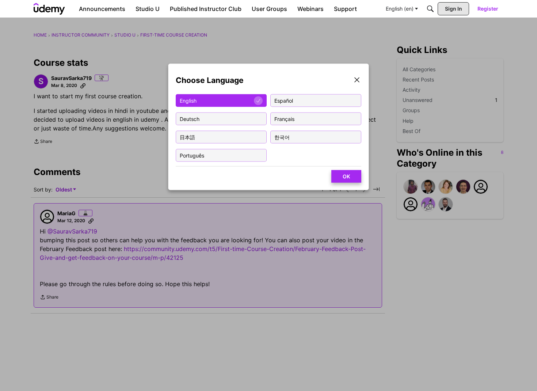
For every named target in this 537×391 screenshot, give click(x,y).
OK (346, 176)
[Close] (357, 81)
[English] (49, 9)
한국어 (282, 137)
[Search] (430, 8)
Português (192, 155)
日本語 (187, 137)
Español (283, 100)
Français (284, 118)
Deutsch (189, 118)
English (188, 100)
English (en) (400, 8)
